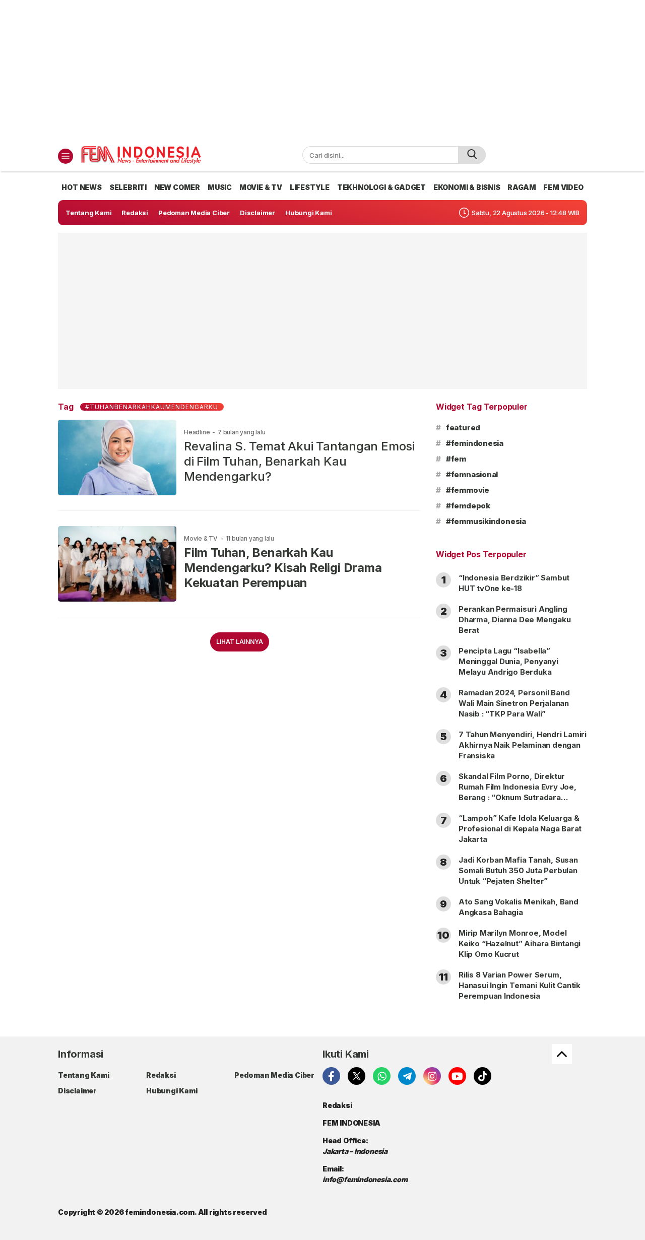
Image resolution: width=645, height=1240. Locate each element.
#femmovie (467, 490)
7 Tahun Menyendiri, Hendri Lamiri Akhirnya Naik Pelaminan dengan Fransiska (523, 745)
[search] (472, 155)
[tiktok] (482, 1076)
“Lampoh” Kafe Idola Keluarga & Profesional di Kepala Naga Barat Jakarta (520, 828)
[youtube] (457, 1076)
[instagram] (432, 1076)
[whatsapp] (382, 1076)
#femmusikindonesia (486, 521)
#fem (456, 459)
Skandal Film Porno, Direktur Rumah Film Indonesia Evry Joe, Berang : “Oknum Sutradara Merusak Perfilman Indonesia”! (517, 792)
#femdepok (468, 505)
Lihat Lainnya (239, 641)
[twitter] (356, 1076)
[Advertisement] (322, 70)
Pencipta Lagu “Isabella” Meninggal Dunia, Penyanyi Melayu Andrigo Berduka (508, 661)
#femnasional (472, 474)
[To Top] (562, 1054)
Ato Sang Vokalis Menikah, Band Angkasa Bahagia (518, 907)
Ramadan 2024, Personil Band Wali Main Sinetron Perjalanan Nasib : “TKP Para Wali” (514, 703)
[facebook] (331, 1076)
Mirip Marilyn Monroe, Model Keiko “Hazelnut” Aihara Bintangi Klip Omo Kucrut (519, 943)
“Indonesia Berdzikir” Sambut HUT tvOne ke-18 (514, 583)
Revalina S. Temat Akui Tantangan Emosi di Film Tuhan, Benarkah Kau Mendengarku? (299, 461)
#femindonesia (474, 443)
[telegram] (407, 1076)
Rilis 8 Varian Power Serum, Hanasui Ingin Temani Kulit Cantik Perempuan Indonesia (519, 985)
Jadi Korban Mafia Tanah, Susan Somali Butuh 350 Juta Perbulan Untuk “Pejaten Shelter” (518, 870)
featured (463, 427)
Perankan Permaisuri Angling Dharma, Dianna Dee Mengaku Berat (515, 619)
